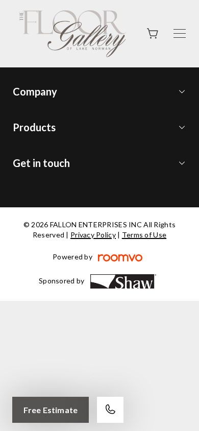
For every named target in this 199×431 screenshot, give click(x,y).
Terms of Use (144, 234)
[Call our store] (110, 410)
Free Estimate (50, 410)
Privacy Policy (93, 234)
